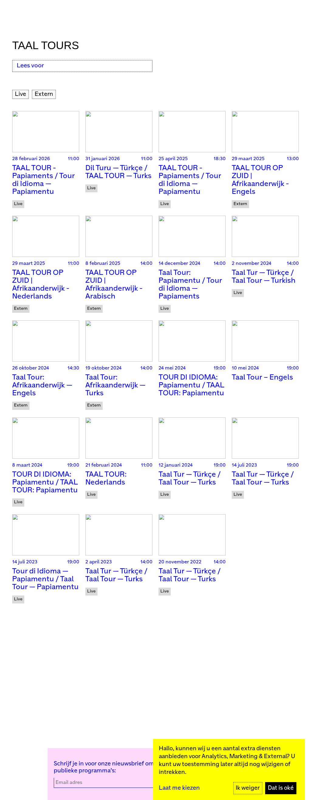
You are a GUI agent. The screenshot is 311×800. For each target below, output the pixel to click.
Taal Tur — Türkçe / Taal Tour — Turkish (264, 276)
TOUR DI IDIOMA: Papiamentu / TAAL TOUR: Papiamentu (191, 385)
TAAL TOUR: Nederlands (106, 478)
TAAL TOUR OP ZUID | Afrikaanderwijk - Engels (260, 180)
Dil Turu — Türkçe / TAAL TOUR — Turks (118, 172)
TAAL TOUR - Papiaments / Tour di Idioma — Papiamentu (43, 180)
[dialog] (229, 769)
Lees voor (30, 66)
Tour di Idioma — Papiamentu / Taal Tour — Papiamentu (45, 579)
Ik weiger (248, 788)
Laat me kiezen (179, 788)
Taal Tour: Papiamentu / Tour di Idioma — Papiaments (190, 284)
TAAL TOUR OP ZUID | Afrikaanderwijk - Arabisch (113, 284)
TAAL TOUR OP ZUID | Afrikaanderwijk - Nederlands (40, 284)
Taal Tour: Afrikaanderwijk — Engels (42, 385)
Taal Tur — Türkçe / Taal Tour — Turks (190, 478)
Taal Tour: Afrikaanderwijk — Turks (115, 385)
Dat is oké (281, 788)
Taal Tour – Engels (262, 377)
